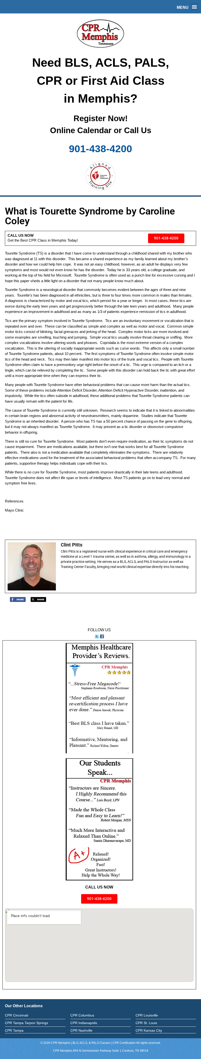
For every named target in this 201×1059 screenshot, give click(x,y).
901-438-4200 (100, 148)
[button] (194, 7)
